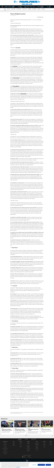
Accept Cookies (48, 464)
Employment (5, 444)
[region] (27, 465)
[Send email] (40, 17)
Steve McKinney (15, 247)
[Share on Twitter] (39, 17)
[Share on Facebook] (37, 17)
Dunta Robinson (15, 320)
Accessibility (5, 453)
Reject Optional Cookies (41, 464)
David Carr (15, 66)
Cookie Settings (34, 464)
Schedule (44, 444)
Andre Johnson (16, 77)
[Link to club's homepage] (2, 7)
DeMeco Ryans (15, 347)
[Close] (53, 465)
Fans (20, 444)
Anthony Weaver (15, 368)
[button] (25, 435)
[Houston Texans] (27, 460)
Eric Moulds (15, 285)
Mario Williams (16, 86)
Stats (44, 447)
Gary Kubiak (18, 47)
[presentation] (52, 435)
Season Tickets (37, 448)
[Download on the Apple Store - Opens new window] (24, 457)
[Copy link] (42, 17)
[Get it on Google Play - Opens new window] (30, 457)
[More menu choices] (35, 6)
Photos (21, 441)
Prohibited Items (28, 448)
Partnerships (5, 447)
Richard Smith (23, 93)
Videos (51, 441)
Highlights (51, 444)
